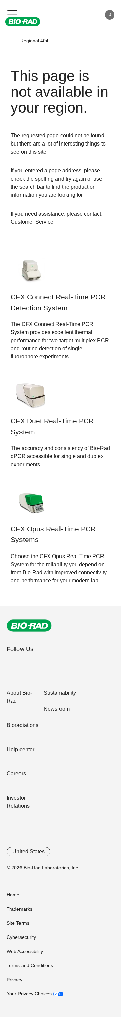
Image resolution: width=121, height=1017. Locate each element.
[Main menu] (12, 10)
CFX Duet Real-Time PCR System (52, 426)
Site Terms (18, 923)
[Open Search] (73, 15)
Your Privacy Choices (30, 993)
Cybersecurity (21, 937)
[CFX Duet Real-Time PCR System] (32, 399)
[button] (10, 41)
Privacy (14, 979)
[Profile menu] (86, 15)
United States (28, 851)
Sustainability (60, 693)
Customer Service (32, 222)
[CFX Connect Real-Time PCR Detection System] (32, 275)
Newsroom (57, 709)
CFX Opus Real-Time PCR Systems (53, 534)
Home (13, 894)
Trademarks (19, 909)
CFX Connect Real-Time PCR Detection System (58, 302)
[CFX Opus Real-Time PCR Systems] (32, 506)
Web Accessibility (25, 951)
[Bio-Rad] (29, 625)
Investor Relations (18, 802)
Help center (20, 749)
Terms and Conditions (30, 965)
